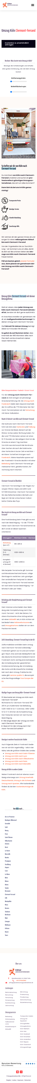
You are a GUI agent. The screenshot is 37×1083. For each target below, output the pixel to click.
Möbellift (13, 619)
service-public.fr (17, 675)
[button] (32, 5)
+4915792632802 (21, 980)
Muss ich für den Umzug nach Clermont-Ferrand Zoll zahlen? (17, 727)
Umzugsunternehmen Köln (14, 1076)
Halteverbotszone (21, 622)
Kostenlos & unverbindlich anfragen (17, 44)
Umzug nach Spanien (10, 783)
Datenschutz (28, 1080)
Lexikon (14, 1080)
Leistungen (9, 988)
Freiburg (31, 427)
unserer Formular (27, 261)
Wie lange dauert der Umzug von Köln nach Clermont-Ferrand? (18, 722)
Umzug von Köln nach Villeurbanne (19, 758)
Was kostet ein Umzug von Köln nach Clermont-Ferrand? (17, 698)
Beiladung (6, 463)
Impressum (20, 1080)
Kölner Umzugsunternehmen (9, 390)
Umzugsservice (10, 1012)
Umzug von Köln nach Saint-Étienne (20, 753)
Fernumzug (30, 410)
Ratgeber (8, 1080)
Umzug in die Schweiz (23, 780)
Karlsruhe (21, 427)
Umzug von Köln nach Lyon (16, 756)
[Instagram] (21, 1072)
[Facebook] (17, 1072)
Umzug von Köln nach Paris (16, 761)
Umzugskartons (11, 625)
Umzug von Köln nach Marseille (18, 764)
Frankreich (21, 390)
